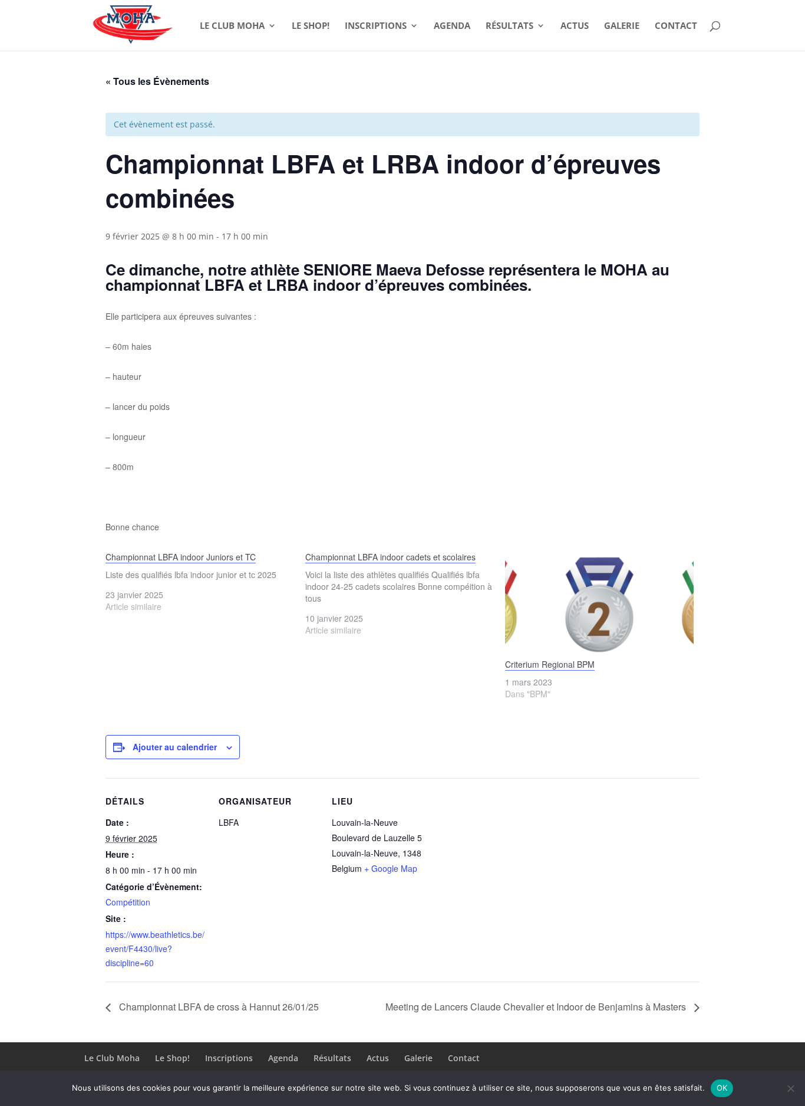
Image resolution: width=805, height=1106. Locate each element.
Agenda (452, 26)
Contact (676, 26)
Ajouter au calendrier (175, 747)
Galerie (621, 26)
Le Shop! (310, 26)
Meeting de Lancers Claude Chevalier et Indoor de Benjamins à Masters (536, 1006)
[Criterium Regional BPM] (599, 604)
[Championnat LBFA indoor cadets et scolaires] (405, 593)
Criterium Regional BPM (550, 664)
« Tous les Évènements (157, 81)
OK (722, 1087)
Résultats (509, 26)
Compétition (127, 902)
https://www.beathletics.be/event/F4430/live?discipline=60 (154, 948)
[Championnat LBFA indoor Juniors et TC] (205, 581)
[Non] (790, 1088)
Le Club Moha (232, 26)
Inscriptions (376, 26)
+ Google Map (390, 868)
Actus (574, 26)
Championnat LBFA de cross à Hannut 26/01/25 (218, 1006)
